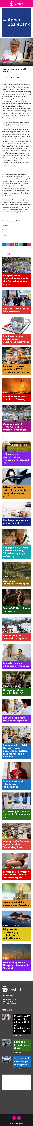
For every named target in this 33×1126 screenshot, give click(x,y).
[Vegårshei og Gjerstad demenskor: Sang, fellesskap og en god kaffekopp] (16, 537)
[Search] (30, 4)
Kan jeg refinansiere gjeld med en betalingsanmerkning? (16, 339)
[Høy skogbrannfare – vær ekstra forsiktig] (16, 386)
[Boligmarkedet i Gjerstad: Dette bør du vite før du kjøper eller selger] (16, 265)
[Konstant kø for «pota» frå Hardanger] (16, 298)
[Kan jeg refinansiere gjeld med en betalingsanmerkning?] (16, 325)
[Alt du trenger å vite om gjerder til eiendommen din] (16, 800)
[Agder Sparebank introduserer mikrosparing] (16, 770)
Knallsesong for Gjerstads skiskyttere (15, 637)
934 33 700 (10, 1001)
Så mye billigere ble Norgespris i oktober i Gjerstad (15, 965)
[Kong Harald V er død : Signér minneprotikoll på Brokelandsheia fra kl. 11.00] (6, 1017)
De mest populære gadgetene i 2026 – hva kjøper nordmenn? (16, 369)
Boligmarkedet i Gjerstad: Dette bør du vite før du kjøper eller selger (16, 280)
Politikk (5, 235)
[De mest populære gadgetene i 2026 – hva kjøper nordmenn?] (16, 355)
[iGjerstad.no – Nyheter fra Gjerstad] (16, 3)
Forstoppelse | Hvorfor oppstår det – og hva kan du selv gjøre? (16, 875)
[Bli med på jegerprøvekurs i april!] (16, 570)
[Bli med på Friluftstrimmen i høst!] (6, 1042)
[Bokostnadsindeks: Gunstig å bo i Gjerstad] (16, 891)
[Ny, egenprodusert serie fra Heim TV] (16, 679)
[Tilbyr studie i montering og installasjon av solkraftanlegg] (16, 919)
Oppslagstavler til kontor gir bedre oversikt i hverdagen (15, 427)
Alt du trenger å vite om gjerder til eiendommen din (16, 814)
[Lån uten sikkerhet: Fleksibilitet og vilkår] (16, 707)
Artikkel (5, 59)
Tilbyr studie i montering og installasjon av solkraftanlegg (11, 933)
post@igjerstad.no (11, 1003)
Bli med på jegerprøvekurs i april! (16, 582)
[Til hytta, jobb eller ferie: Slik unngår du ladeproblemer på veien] (16, 476)
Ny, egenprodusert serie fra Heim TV (14, 692)
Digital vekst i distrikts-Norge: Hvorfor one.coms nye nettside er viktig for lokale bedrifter (16, 751)
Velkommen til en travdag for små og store (21, 1061)
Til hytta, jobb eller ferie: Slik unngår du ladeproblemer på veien (14, 491)
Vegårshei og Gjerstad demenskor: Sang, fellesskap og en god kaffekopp (16, 552)
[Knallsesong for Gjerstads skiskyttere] (16, 625)
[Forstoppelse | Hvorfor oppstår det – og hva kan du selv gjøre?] (16, 861)
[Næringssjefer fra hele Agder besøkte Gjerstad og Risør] (16, 831)
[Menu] (3, 4)
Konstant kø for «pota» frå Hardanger (16, 310)
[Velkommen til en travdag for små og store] (6, 1059)
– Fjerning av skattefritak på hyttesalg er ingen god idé (16, 458)
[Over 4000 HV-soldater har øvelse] (16, 597)
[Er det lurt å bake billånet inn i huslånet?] (16, 652)
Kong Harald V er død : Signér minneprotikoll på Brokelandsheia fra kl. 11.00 (22, 1024)
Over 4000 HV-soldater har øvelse (16, 609)
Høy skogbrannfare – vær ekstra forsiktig (15, 398)
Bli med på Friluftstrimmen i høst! (22, 1045)
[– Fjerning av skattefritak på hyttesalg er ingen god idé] (16, 443)
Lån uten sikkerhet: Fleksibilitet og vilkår (15, 719)
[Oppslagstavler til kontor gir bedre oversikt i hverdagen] (16, 413)
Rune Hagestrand (8, 62)
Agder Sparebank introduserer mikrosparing (13, 784)
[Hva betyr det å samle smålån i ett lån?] (16, 510)
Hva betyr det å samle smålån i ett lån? (15, 522)
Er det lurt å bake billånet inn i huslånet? (16, 664)
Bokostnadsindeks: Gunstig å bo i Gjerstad (16, 903)
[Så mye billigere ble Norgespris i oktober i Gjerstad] (16, 952)
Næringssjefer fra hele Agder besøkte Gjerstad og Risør (16, 844)
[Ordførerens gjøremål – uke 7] (16, 52)
